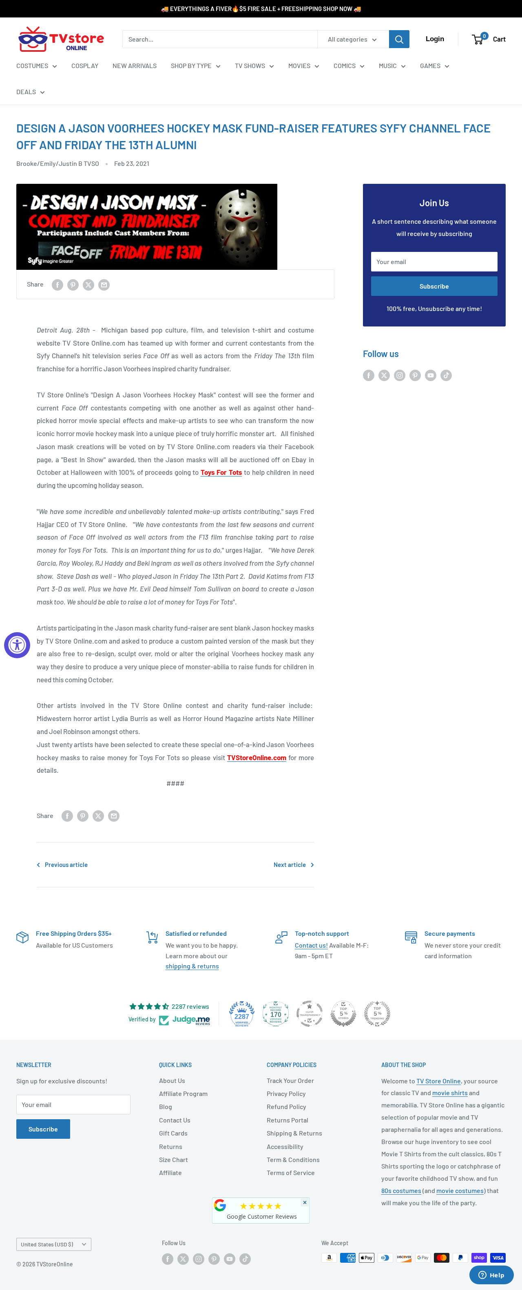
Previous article (66, 864)
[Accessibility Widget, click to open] (17, 645)
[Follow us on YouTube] (430, 374)
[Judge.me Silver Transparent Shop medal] (309, 1014)
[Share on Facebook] (57, 284)
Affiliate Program (183, 1093)
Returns (170, 1146)
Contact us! (311, 945)
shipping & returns (192, 966)
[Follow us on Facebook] (368, 374)
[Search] (399, 39)
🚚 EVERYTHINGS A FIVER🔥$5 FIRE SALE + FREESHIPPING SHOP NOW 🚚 (261, 8)
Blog (165, 1106)
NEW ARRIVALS (135, 65)
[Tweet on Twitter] (88, 284)
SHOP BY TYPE (191, 65)
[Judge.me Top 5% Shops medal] (343, 1014)
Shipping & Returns (294, 1133)
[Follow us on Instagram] (399, 374)
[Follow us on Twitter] (384, 374)
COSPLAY (84, 65)
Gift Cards (173, 1133)
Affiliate (170, 1172)
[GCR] (220, 1205)
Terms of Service (291, 1172)
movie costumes (460, 1190)
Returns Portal (287, 1120)
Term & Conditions (293, 1159)
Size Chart (173, 1159)
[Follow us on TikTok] (446, 374)
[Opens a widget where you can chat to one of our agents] (491, 1276)
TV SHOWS (250, 65)
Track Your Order (290, 1080)
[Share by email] (104, 284)
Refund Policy (286, 1106)
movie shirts (450, 1092)
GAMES (430, 65)
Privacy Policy (286, 1093)
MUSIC (388, 65)
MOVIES (299, 65)
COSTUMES (32, 65)
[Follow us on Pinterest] (415, 374)
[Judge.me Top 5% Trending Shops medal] (377, 1014)
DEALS (26, 91)
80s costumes (401, 1190)
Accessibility (285, 1146)
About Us (172, 1080)
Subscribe (434, 286)
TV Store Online (438, 1081)
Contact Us (174, 1120)
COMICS (345, 65)
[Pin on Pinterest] (73, 284)
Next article (290, 864)
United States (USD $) (47, 1244)
